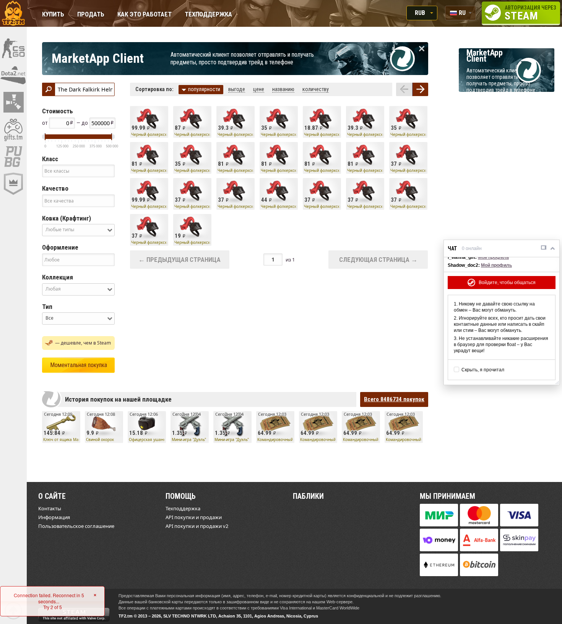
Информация (54, 517)
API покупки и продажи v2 (197, 526)
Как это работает (144, 14)
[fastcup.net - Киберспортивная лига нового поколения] (13, 183)
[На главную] (13, 13)
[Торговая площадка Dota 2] (13, 75)
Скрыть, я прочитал (482, 369)
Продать (90, 14)
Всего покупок (394, 399)
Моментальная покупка (78, 365)
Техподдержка (208, 14)
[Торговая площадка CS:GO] (13, 47)
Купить (53, 14)
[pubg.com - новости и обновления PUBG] (13, 156)
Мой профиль (493, 257)
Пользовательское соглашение (76, 526)
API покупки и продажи (194, 517)
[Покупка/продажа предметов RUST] (13, 102)
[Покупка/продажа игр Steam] (13, 129)
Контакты (49, 508)
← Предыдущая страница (179, 259)
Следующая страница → (378, 259)
